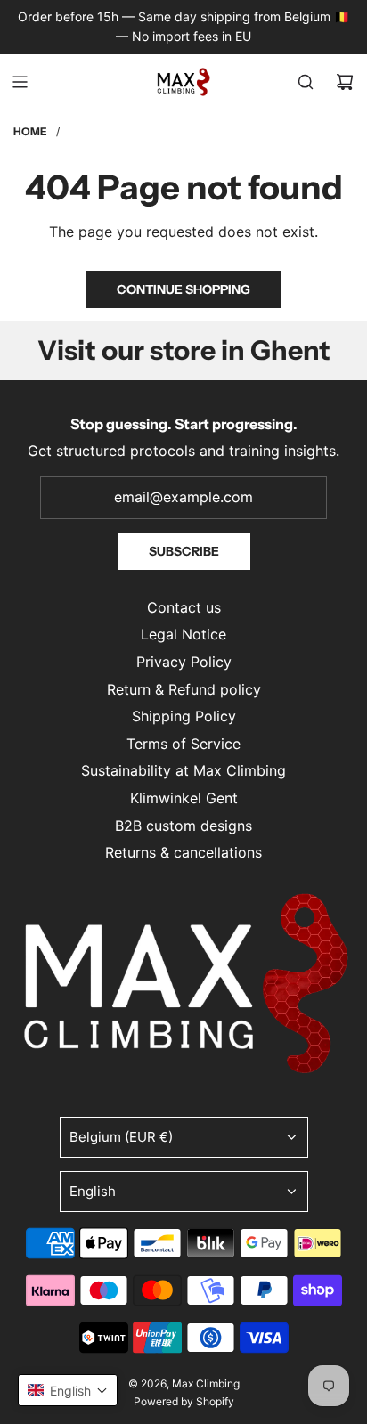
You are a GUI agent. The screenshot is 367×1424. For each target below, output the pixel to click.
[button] (68, 1390)
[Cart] (344, 82)
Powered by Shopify (184, 1401)
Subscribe (184, 551)
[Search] (305, 82)
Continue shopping (183, 289)
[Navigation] (19, 82)
